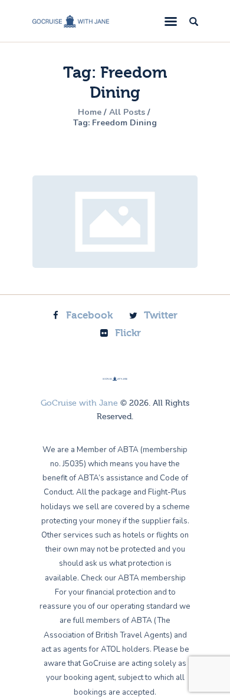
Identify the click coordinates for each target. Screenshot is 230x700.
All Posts (127, 112)
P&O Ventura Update (115, 221)
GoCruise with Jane (79, 403)
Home (89, 112)
